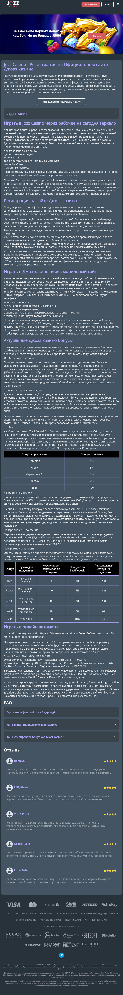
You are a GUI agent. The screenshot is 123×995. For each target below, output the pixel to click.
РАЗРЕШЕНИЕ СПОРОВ (51, 920)
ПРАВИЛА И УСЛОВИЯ (66, 913)
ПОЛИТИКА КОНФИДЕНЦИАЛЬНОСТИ (99, 913)
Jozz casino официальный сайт (62, 101)
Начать (97, 35)
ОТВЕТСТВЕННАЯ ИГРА (25, 913)
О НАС (8, 913)
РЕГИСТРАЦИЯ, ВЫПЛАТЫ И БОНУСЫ (62, 926)
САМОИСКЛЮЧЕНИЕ (26, 920)
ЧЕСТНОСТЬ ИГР (99, 920)
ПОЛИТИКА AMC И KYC (76, 920)
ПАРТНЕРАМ (46, 913)
